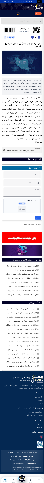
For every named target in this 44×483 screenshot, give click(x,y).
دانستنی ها (27, 21)
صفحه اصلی (36, 21)
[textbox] (22, 150)
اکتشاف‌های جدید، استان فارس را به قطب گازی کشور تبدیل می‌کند (18, 1)
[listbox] (22, 280)
